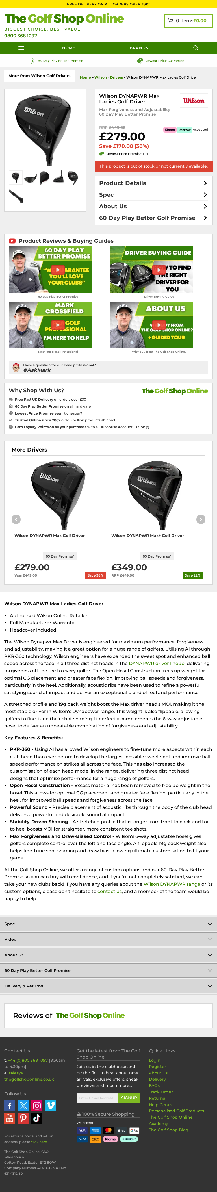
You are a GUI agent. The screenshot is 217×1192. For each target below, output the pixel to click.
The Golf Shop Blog (168, 1129)
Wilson (100, 77)
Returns (157, 1098)
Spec (106, 194)
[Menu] (21, 48)
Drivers (116, 77)
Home (68, 47)
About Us (113, 206)
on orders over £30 (50, 399)
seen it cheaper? (48, 413)
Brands (139, 47)
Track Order (161, 1092)
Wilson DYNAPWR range (172, 884)
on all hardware (53, 406)
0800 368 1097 (20, 35)
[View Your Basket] (188, 21)
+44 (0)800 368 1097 (28, 1060)
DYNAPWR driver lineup (157, 663)
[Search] (196, 48)
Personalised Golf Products (176, 1110)
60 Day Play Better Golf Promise (147, 217)
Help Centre (161, 1104)
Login (154, 1060)
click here (39, 1142)
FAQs (154, 1085)
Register (157, 1066)
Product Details (122, 183)
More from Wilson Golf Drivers (39, 75)
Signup (129, 1097)
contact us (109, 891)
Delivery (157, 1079)
